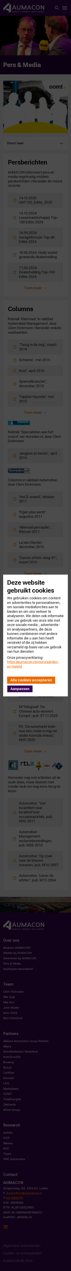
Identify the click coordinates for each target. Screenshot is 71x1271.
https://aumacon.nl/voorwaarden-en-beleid (33, 664)
